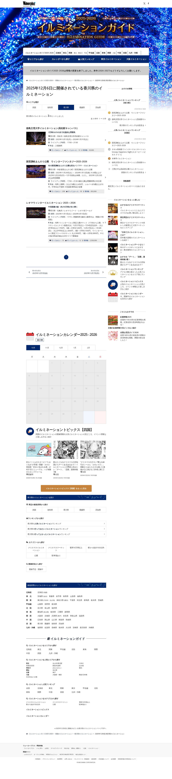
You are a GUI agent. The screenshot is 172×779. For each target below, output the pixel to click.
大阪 (114, 53)
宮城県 (40, 596)
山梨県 (40, 604)
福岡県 (40, 627)
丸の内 (52, 600)
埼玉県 (79, 600)
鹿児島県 (83, 627)
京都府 (47, 616)
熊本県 (61, 627)
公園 (36, 555)
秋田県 (65, 596)
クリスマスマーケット (56, 548)
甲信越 (91, 53)
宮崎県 (75, 627)
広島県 (40, 619)
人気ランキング (87, 59)
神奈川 (80, 53)
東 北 (28, 596)
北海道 (58, 53)
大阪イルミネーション (136, 59)
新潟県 (54, 604)
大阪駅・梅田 (57, 675)
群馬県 (86, 600)
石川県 (40, 608)
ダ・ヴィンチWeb (39, 754)
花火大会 (66, 748)
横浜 (66, 600)
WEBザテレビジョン (52, 754)
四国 (125, 53)
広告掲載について (104, 759)
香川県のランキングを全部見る (132, 125)
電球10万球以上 (76, 547)
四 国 (28, 623)
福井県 (54, 608)
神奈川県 (60, 600)
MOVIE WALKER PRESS (66, 754)
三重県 (60, 612)
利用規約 (37, 759)
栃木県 (93, 600)
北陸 (98, 53)
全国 (28, 688)
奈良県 (65, 616)
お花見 (47, 748)
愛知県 (40, 612)
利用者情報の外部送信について (127, 759)
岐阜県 (53, 612)
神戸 (59, 616)
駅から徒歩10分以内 (96, 547)
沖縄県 (91, 627)
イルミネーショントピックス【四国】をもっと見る (66, 488)
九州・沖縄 (133, 53)
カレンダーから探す (61, 59)
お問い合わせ (68, 759)
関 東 (28, 600)
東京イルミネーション (111, 59)
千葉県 (72, 600)
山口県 (54, 619)
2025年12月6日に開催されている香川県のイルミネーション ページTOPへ (80, 728)
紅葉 (85, 748)
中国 (119, 53)
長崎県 (54, 627)
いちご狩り (39, 748)
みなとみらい (57, 668)
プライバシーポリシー (49, 759)
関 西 (28, 616)
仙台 (45, 596)
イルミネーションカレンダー (37, 716)
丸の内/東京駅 (57, 663)
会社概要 (113, 759)
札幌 (45, 592)
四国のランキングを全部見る (133, 172)
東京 (75, 53)
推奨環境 (59, 759)
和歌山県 (73, 616)
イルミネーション (93, 748)
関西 (109, 53)
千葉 (85, 53)
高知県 (98, 107)
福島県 (79, 596)
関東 (70, 53)
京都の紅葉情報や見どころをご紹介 (122, 328)
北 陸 (28, 608)
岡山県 (47, 619)
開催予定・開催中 (36, 569)
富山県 (47, 608)
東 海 (28, 612)
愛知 (27, 670)
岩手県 (58, 596)
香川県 (66, 510)
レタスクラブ (28, 754)
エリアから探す (37, 59)
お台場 (81, 665)
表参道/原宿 (30, 665)
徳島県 (50, 107)
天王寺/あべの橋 (31, 677)
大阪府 (40, 616)
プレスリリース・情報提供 (81, 759)
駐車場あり (56, 555)
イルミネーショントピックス (37, 709)
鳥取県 (61, 619)
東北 (65, 53)
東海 (103, 53)
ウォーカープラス (29, 748)
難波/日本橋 (83, 675)
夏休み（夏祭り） (76, 748)
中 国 (28, 619)
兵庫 (27, 672)
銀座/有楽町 (57, 665)
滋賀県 (81, 616)
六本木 (46, 600)
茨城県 (100, 600)
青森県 (51, 596)
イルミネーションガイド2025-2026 (39, 53)
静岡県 (67, 612)
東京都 (40, 600)
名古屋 (46, 612)
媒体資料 (93, 759)
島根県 (68, 619)
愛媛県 (82, 107)
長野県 (47, 604)
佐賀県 (47, 627)
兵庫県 (54, 616)
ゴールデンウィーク (56, 748)
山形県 (72, 596)
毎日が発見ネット (81, 754)
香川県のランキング (44, 523)
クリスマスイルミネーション (36, 548)
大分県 (68, 627)
